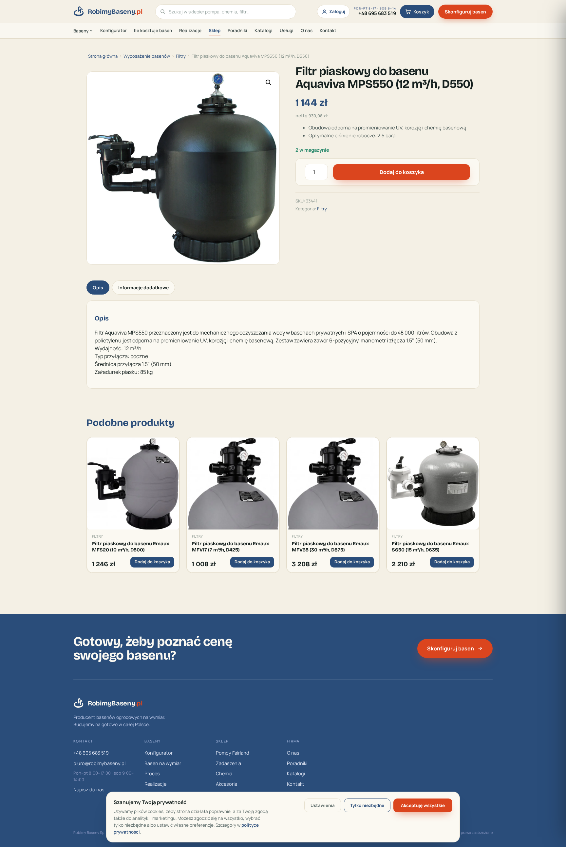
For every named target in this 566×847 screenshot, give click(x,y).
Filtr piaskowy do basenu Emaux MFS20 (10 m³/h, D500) (130, 546)
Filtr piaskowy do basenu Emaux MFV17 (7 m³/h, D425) (230, 546)
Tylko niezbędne (367, 805)
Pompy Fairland (232, 753)
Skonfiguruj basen (465, 12)
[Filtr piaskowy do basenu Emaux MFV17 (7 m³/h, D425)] (233, 483)
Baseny (80, 31)
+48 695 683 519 (91, 753)
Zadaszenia (228, 763)
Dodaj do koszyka (402, 172)
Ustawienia (323, 805)
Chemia (224, 773)
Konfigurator (113, 30)
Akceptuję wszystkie (423, 805)
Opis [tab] (98, 287)
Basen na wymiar (162, 763)
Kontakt (328, 30)
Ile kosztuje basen (153, 30)
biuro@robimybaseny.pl (99, 763)
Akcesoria (226, 784)
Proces (152, 773)
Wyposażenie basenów (146, 56)
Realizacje (190, 30)
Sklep (214, 30)
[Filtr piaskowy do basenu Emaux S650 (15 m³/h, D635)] (433, 483)
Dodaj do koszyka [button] (152, 562)
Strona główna (103, 56)
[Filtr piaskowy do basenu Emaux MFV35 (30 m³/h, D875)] (333, 483)
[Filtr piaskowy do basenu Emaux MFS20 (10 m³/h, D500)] (133, 483)
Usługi (286, 30)
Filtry (181, 56)
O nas (306, 30)
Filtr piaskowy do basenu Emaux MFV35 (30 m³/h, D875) (330, 546)
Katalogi (264, 30)
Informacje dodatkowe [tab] (143, 287)
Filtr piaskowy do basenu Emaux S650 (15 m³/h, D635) (430, 546)
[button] (268, 82)
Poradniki (237, 30)
